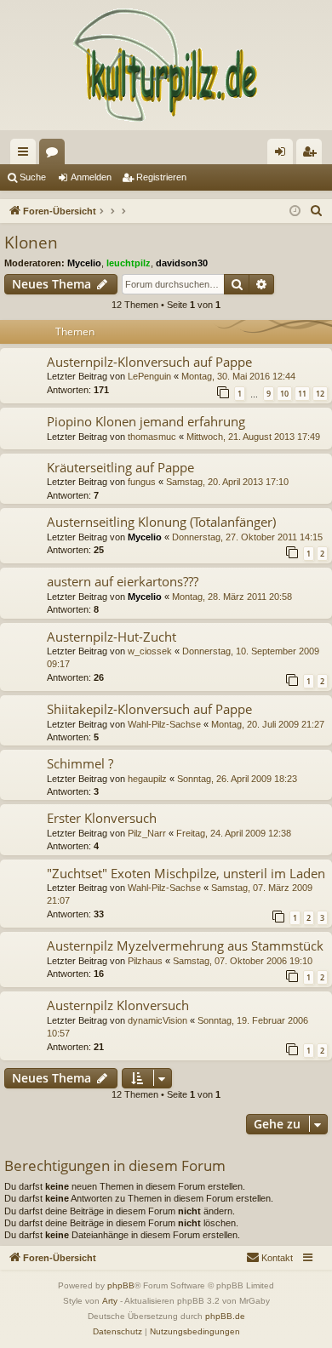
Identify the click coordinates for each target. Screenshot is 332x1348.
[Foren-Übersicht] (166, 65)
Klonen (31, 242)
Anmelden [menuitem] (283, 155)
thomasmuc (152, 436)
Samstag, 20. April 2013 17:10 (227, 482)
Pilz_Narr (147, 833)
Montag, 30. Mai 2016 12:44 (238, 376)
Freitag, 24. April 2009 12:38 (233, 833)
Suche (33, 177)
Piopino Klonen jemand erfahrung (146, 421)
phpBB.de (225, 1316)
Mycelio (84, 263)
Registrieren (161, 177)
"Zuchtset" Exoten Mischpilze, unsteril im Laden (186, 873)
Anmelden (91, 177)
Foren (55, 155)
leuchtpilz (128, 263)
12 (320, 393)
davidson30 (182, 263)
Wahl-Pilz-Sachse (164, 724)
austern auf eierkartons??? (122, 581)
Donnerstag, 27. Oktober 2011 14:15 (247, 537)
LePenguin (149, 376)
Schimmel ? (80, 763)
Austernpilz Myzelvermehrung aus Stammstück (185, 945)
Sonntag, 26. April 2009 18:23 (237, 779)
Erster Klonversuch (102, 817)
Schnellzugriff (26, 155)
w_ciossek (150, 651)
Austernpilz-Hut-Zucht (111, 636)
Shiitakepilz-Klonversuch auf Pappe (149, 708)
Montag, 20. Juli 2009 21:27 (267, 724)
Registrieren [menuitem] (312, 155)
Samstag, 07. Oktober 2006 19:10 (242, 961)
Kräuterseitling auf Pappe (120, 467)
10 (284, 393)
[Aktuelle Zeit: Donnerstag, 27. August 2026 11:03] (295, 211)
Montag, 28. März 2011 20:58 (232, 596)
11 (302, 393)
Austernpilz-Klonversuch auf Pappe (149, 361)
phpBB (121, 1285)
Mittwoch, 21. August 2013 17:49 (253, 436)
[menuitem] (316, 211)
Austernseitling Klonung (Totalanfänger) (161, 521)
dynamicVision (157, 1020)
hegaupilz (147, 779)
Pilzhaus (145, 961)
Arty (109, 1300)
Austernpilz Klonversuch (118, 1005)
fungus (142, 482)
